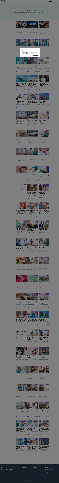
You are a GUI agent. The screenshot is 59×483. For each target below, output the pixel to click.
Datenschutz (30, 53)
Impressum (33, 53)
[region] (30, 52)
